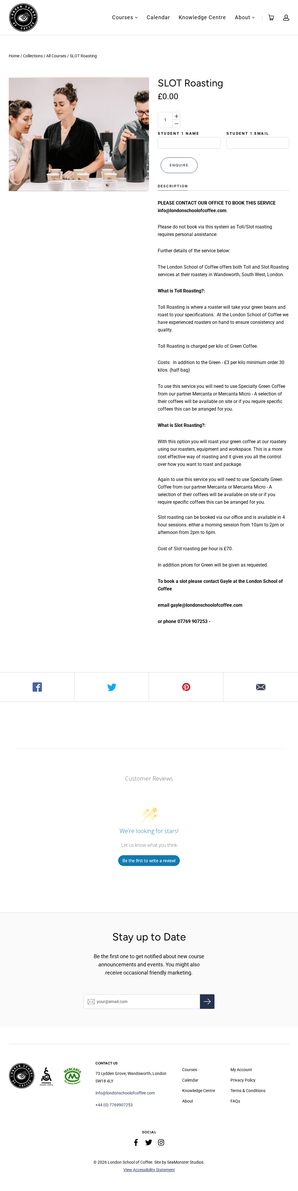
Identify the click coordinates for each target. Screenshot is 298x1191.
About (242, 17)
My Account (241, 1069)
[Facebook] (136, 1143)
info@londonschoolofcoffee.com (125, 1093)
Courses (122, 17)
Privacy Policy (243, 1080)
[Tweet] (111, 687)
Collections (33, 56)
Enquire (179, 165)
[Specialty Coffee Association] (48, 1076)
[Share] (37, 687)
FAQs (235, 1101)
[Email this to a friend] (261, 687)
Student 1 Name (178, 133)
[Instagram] (161, 1143)
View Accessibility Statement (149, 1169)
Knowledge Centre (202, 17)
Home (14, 56)
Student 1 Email (247, 133)
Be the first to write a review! (149, 860)
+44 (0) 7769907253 (114, 1105)
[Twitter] (149, 1143)
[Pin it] (186, 687)
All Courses (56, 56)
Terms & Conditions (247, 1090)
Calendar (158, 17)
